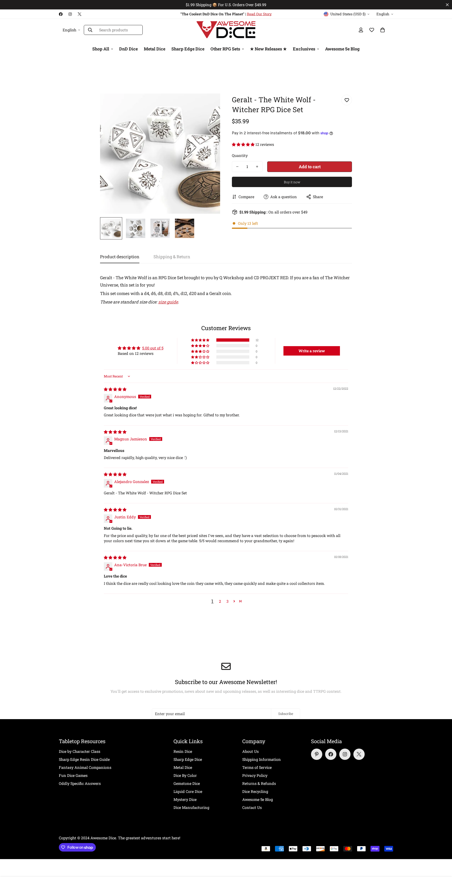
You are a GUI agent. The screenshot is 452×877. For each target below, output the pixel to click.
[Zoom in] (210, 103)
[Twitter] (79, 14)
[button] (243, 144)
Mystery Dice (185, 799)
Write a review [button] (312, 350)
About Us (250, 751)
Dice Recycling (255, 791)
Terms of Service (257, 767)
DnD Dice (128, 49)
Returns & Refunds (259, 783)
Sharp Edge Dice (187, 49)
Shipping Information (261, 759)
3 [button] (227, 601)
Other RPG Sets (225, 49)
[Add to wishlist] (346, 100)
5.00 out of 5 (152, 347)
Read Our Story (259, 14)
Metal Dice (154, 49)
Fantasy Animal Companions (85, 767)
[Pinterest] (316, 754)
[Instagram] (70, 14)
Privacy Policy (254, 775)
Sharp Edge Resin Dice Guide (84, 759)
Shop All (100, 49)
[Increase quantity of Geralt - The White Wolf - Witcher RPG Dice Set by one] (257, 166)
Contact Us (252, 807)
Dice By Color (185, 775)
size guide (168, 302)
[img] (115, 389)
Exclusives (304, 49)
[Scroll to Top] (442, 851)
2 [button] (220, 601)
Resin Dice (183, 751)
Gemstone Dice (187, 783)
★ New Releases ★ (268, 49)
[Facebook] (61, 14)
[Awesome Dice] (226, 30)
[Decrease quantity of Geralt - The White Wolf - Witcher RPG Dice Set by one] (237, 166)
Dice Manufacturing (191, 807)
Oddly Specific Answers (80, 783)
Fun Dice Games (73, 775)
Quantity (240, 155)
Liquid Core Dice (188, 791)
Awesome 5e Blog (342, 49)
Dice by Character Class (79, 751)
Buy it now (292, 182)
